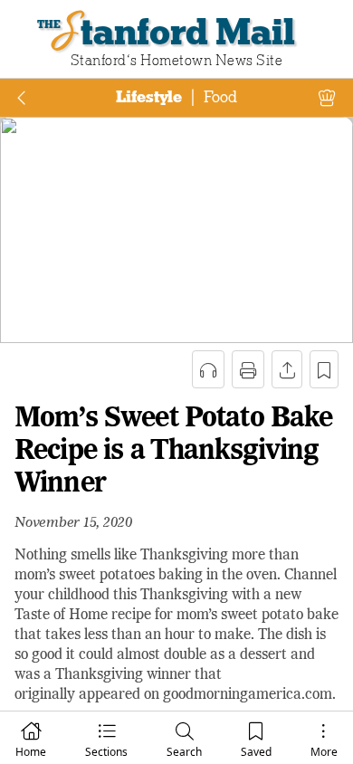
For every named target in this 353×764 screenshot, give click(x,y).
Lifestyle (149, 97)
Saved (256, 751)
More (324, 751)
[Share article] (287, 369)
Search (184, 751)
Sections (106, 751)
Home (30, 751)
